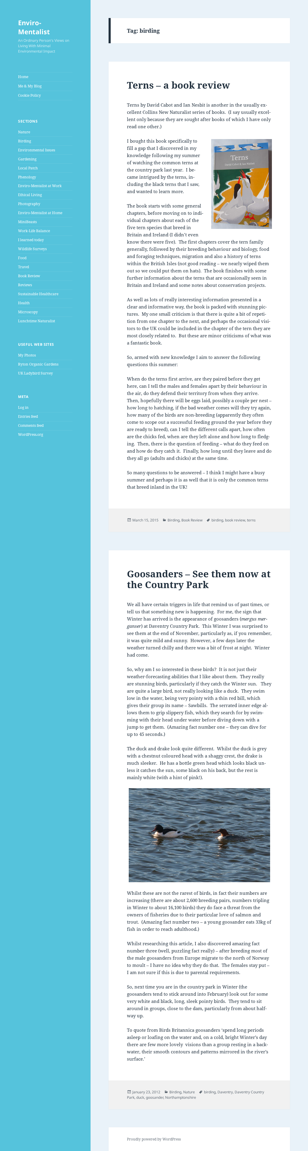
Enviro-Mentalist (34, 27)
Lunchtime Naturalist (36, 320)
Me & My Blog (30, 86)
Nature (24, 132)
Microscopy (28, 311)
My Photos (27, 355)
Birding (24, 141)
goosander (154, 1097)
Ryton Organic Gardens (38, 364)
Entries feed (28, 416)
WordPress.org (30, 434)
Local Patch (28, 168)
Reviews (25, 284)
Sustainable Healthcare (38, 293)
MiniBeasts (27, 221)
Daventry (225, 1092)
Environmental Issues (36, 150)
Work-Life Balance (34, 230)
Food (22, 257)
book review (235, 520)
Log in (23, 407)
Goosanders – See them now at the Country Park (199, 579)
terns (251, 520)
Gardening (27, 159)
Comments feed (31, 425)
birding (217, 520)
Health (24, 302)
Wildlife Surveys (32, 248)
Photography (29, 203)
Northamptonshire (180, 1097)
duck (140, 1097)
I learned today (31, 239)
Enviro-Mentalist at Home (40, 212)
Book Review (29, 275)
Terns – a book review (178, 85)
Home (23, 76)
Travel (23, 266)
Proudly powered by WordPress (154, 1139)
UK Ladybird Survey (35, 373)
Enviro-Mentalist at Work (40, 185)
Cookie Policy (29, 95)
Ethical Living (30, 194)
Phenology (27, 177)
